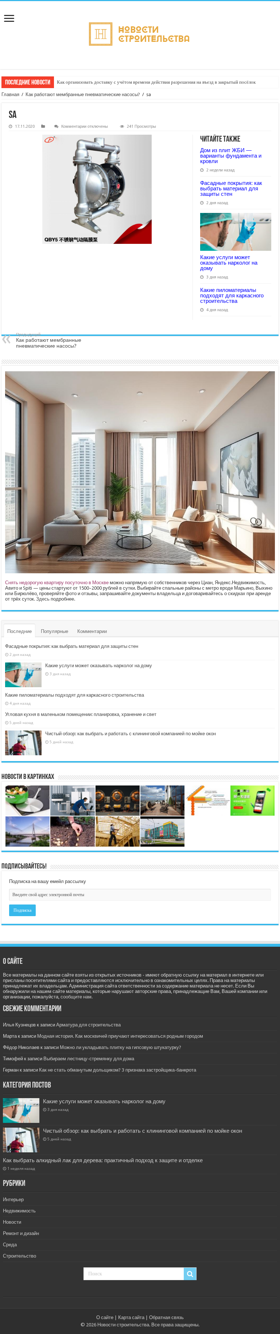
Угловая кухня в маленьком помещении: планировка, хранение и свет (80, 714)
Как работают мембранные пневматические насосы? (83, 94)
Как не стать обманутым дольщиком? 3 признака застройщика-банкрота (117, 1070)
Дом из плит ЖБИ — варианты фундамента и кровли (230, 155)
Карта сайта (131, 1317)
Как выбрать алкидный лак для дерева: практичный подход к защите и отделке (103, 1160)
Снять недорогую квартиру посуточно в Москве (57, 582)
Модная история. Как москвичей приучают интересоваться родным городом (120, 1036)
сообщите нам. (77, 996)
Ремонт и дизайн (21, 1233)
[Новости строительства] (140, 35)
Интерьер (13, 1199)
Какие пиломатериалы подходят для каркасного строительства (232, 295)
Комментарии (92, 631)
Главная (10, 94)
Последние (19, 631)
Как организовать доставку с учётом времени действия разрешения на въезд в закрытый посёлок (156, 82)
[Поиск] (190, 1274)
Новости (12, 1222)
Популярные (54, 631)
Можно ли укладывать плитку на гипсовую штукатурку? (120, 1047)
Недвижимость (19, 1211)
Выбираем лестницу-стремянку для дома (88, 1058)
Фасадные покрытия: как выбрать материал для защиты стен (231, 188)
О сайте (104, 1317)
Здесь (43, 599)
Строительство (19, 1256)
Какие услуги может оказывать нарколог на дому (228, 262)
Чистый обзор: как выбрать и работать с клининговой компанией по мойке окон (130, 733)
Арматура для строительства (88, 1025)
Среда (10, 1244)
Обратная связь (166, 1317)
